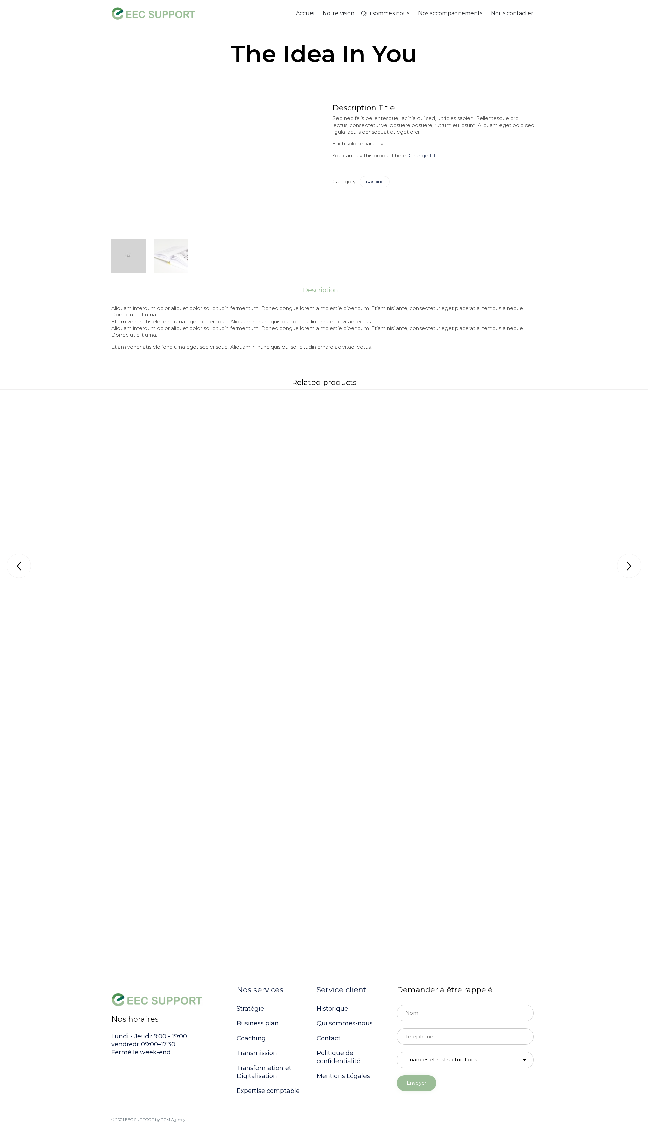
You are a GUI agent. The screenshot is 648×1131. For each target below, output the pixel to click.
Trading (374, 181)
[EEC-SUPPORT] (153, 13)
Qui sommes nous (385, 13)
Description (320, 290)
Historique (332, 1008)
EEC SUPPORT (139, 1119)
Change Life (424, 155)
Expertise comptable (268, 1091)
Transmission (257, 1053)
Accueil (306, 13)
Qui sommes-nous (345, 1023)
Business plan (258, 1023)
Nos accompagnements (450, 13)
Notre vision (338, 13)
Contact (329, 1038)
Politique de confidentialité (338, 1057)
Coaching (251, 1038)
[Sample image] (128, 256)
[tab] (324, 290)
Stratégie (250, 1008)
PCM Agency (173, 1119)
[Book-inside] (171, 256)
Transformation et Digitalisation (264, 1072)
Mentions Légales (343, 1076)
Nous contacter (512, 13)
